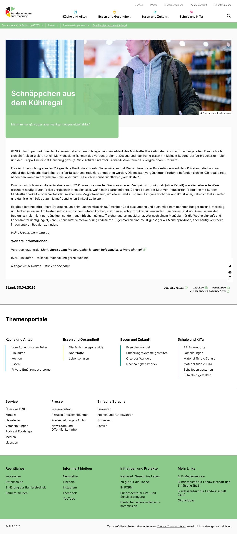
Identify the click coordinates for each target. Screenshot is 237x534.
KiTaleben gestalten (197, 375)
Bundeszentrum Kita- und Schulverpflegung (138, 494)
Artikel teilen (174, 287)
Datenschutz (14, 482)
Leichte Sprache (222, 5)
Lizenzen (12, 442)
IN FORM (126, 487)
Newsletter (13, 420)
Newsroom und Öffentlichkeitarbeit (65, 427)
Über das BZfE (16, 409)
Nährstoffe (76, 353)
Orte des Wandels (138, 358)
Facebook (70, 493)
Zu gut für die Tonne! (135, 482)
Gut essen (104, 420)
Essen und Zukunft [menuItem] (154, 16)
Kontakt (11, 415)
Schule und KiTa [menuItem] (191, 16)
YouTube (69, 498)
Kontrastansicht (199, 5)
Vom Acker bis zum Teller (29, 347)
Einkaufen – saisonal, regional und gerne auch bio (54, 258)
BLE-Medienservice (191, 476)
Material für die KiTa (198, 364)
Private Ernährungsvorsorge (31, 369)
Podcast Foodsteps (19, 431)
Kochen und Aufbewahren (115, 415)
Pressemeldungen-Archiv (68, 420)
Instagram (70, 487)
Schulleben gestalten (198, 369)
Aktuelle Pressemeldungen (69, 415)
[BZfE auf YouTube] (229, 272)
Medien (11, 437)
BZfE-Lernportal (195, 347)
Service (139, 5)
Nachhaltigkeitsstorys (141, 364)
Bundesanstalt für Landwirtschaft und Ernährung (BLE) (204, 483)
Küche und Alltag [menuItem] (75, 16)
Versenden (219, 287)
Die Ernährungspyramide (86, 347)
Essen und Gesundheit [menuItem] (114, 16)
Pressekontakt (61, 409)
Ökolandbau (186, 500)
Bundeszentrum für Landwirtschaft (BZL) (202, 493)
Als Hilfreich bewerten (208, 291)
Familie (102, 426)
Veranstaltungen (17, 426)
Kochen (16, 358)
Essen (15, 364)
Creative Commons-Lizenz (171, 526)
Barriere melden (17, 493)
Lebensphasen (79, 358)
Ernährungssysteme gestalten (147, 353)
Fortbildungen (193, 353)
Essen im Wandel (138, 347)
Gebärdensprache (174, 5)
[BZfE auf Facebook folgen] (229, 266)
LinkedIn (69, 482)
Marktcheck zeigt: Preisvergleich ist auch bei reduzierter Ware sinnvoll (91, 249)
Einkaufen (18, 353)
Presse (153, 5)
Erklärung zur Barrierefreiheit (26, 487)
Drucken (198, 287)
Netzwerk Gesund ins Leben (140, 476)
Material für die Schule (199, 358)
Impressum (13, 476)
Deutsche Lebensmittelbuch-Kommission (140, 504)
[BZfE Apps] (229, 277)
